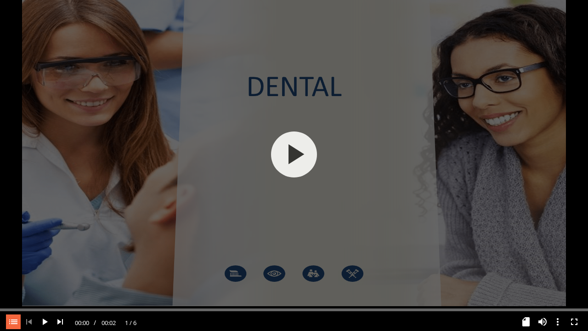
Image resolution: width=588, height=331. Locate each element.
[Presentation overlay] (294, 154)
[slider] (294, 309)
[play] (294, 154)
